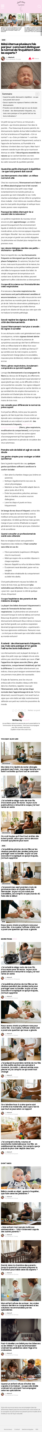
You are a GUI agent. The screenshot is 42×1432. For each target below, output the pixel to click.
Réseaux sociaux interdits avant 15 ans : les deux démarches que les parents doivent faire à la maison (11, 29)
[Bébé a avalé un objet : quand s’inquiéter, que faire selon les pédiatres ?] (21, 1177)
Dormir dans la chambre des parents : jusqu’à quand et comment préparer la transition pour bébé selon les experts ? (19, 1267)
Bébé (3, 797)
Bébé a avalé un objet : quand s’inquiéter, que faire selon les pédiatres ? (20, 1192)
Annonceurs (8, 1429)
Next (41, 24)
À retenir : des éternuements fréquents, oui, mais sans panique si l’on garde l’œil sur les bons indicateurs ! (19, 113)
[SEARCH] (39, 6)
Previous (1, 24)
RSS (37, 1429)
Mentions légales (27, 1429)
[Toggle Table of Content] (36, 94)
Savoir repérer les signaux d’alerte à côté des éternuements (20, 104)
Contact (17, 1429)
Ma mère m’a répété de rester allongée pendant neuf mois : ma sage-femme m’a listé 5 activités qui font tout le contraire (20, 769)
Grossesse (6, 764)
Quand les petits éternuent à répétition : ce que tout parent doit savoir (20, 98)
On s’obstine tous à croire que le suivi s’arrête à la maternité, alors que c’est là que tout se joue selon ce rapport (20, 1106)
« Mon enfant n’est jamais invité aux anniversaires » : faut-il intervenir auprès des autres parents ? (20, 1229)
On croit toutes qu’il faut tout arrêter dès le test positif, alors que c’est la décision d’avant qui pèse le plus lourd (20, 838)
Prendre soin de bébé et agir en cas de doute (20, 108)
